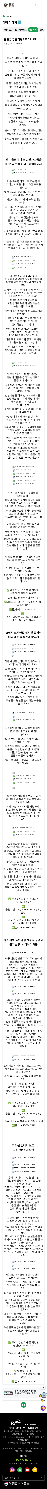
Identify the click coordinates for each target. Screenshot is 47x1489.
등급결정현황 (32, 1428)
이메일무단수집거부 (17, 1428)
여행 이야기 (33, 30)
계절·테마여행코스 (20, 30)
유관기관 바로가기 (11, 1478)
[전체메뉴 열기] (41, 5)
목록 (23, 1405)
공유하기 (19, 22)
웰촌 (9, 5)
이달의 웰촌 (8, 30)
